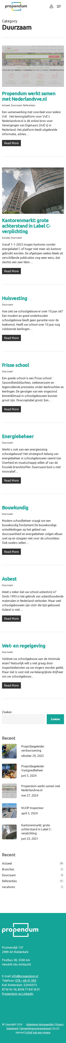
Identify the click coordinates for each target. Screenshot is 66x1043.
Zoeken (7, 712)
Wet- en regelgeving (23, 645)
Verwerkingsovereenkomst (35, 1028)
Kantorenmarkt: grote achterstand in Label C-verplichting (26, 226)
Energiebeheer (18, 436)
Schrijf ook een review (37, 1032)
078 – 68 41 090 (25, 980)
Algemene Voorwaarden (40, 1024)
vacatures (8, 887)
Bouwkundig (15, 507)
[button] (59, 6)
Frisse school (15, 365)
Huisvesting (14, 298)
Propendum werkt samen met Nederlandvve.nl (29, 96)
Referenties (29, 105)
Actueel (6, 105)
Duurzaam (16, 105)
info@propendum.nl (25, 976)
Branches (8, 869)
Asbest (9, 578)
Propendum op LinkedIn (17, 993)
